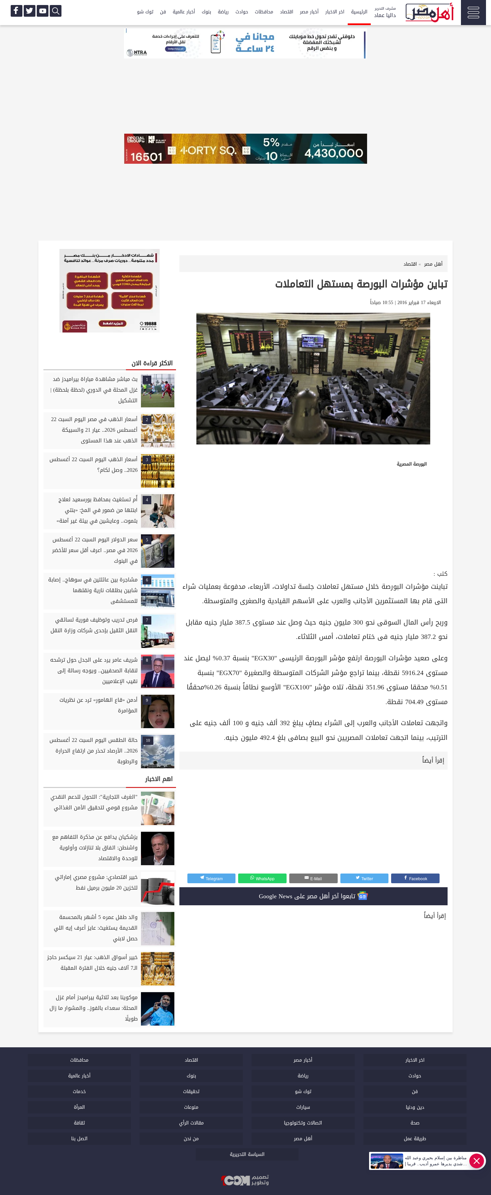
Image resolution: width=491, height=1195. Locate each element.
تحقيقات (191, 1091)
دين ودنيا (415, 1107)
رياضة (223, 11)
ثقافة (79, 1122)
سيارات (303, 1107)
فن (163, 11)
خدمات (79, 1091)
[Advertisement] (313, 518)
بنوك (206, 11)
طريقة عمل (415, 1138)
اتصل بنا (79, 1138)
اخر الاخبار (334, 11)
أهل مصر (303, 1138)
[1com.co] (245, 1181)
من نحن (191, 1138)
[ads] (245, 44)
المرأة (79, 1107)
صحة (415, 1122)
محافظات (264, 11)
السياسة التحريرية (247, 1154)
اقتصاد (286, 11)
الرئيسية (359, 11)
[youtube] (42, 11)
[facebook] (16, 11)
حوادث (241, 11)
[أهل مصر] (429, 13)
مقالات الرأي (191, 1122)
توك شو (145, 11)
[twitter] (29, 11)
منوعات (191, 1107)
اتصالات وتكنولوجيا (303, 1122)
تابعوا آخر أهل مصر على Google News (308, 896)
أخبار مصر (309, 11)
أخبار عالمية (184, 11)
